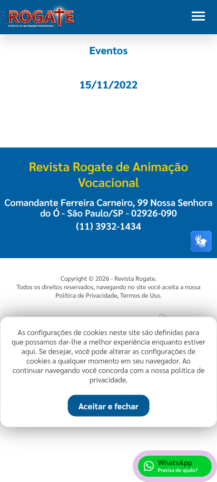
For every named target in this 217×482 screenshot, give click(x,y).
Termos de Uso (140, 295)
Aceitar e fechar (108, 405)
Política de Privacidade (86, 295)
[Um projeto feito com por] (108, 312)
